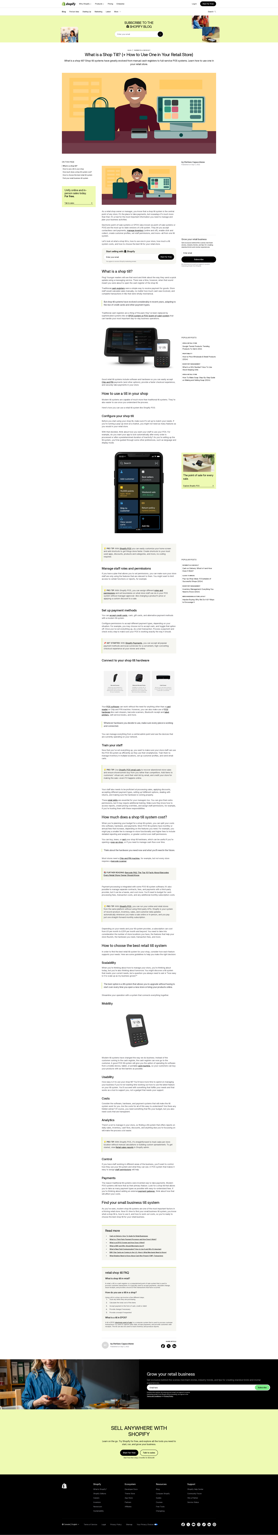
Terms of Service (90, 1524)
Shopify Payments (133, 643)
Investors (97, 1502)
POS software (112, 706)
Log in (194, 4)
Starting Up (86, 12)
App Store (129, 1498)
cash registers (118, 288)
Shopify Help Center (195, 1489)
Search (210, 12)
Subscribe (199, 259)
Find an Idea (74, 12)
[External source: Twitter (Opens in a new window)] (169, 1346)
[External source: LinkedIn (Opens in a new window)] (174, 1346)
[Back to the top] (64, 1486)
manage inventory (135, 230)
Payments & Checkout (142, 50)
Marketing (98, 12)
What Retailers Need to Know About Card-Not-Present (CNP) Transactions (136, 1256)
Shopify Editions (99, 1493)
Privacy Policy (168, 1396)
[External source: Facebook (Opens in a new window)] (163, 1346)
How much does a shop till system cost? (77, 172)
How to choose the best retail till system (77, 175)
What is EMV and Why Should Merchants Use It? (127, 1246)
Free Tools (160, 1506)
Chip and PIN (107, 382)
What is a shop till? (70, 166)
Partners (128, 1502)
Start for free (208, 4)
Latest (108, 12)
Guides (158, 1498)
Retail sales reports (124, 1147)
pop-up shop (117, 842)
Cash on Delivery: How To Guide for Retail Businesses (129, 1236)
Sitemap (129, 1524)
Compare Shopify (163, 1493)
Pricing (110, 4)
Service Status (193, 1502)
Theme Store (130, 1493)
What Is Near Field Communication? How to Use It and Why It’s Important (135, 1249)
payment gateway (146, 1191)
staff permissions (123, 1169)
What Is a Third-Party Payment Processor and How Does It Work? (133, 1239)
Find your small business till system (75, 178)
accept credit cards (118, 615)
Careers (96, 1498)
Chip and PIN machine (130, 858)
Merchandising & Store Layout (193, 596)
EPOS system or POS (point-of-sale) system (148, 316)
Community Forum (194, 1493)
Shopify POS (125, 548)
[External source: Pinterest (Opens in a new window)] (214, 1524)
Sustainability (98, 1511)
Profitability (187, 353)
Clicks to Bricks (188, 575)
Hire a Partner (192, 1498)
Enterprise (120, 4)
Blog (64, 12)
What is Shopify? (100, 1489)
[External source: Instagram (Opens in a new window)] (198, 1524)
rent (124, 839)
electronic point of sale (123, 1322)
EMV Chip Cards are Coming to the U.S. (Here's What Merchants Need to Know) (138, 1252)
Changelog (160, 1511)
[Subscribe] (160, 34)
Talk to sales (149, 1453)
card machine (144, 1066)
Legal (104, 1524)
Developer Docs (131, 1489)
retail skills (113, 800)
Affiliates (128, 1506)
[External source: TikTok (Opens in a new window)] (204, 1524)
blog (129, 50)
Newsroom (97, 1506)
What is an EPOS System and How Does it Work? (127, 1243)
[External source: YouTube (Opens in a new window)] (193, 1524)
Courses (159, 1502)
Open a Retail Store (189, 343)
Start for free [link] (166, 257)
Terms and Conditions (154, 1396)
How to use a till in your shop (73, 169)
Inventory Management (191, 364)
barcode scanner (119, 861)
